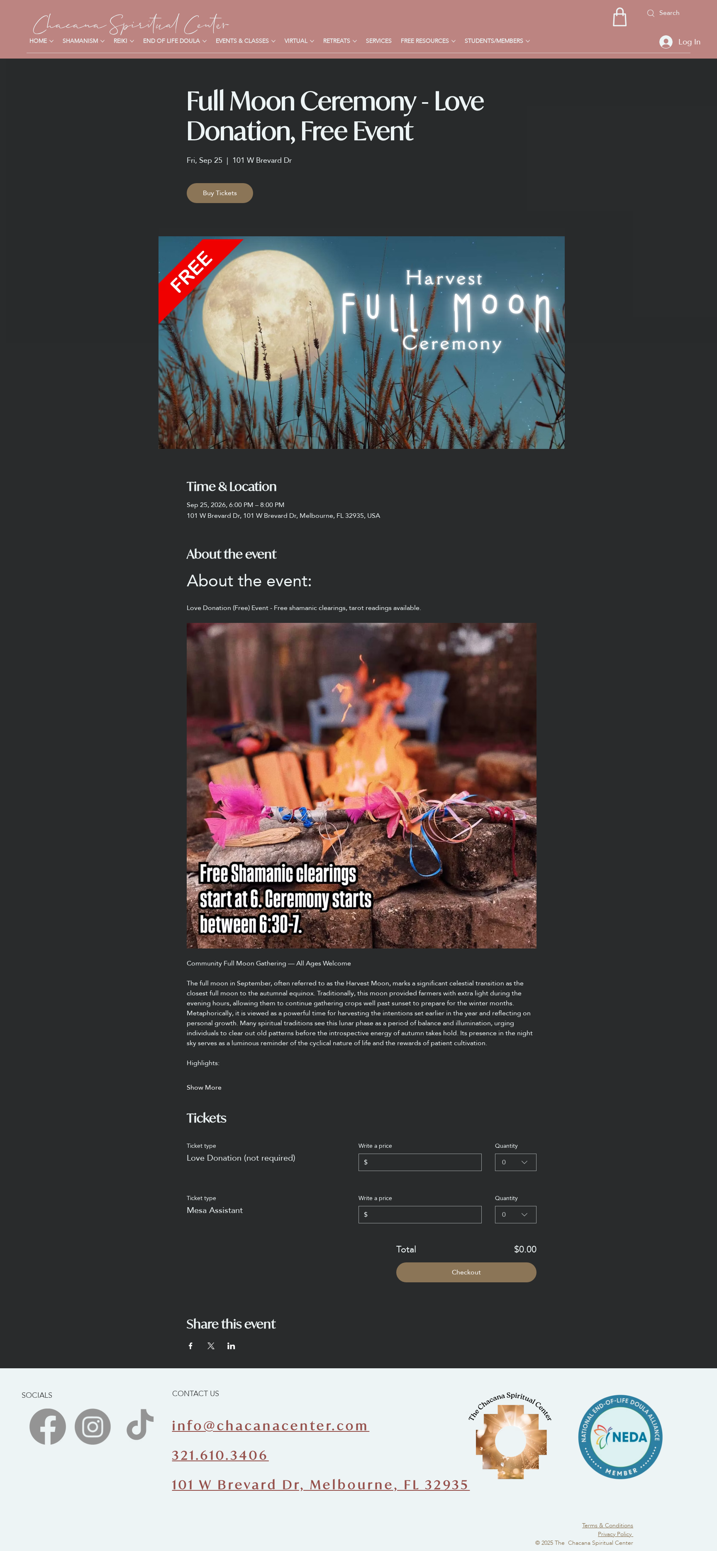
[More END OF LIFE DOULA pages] (204, 41)
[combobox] (516, 1162)
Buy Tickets (220, 193)
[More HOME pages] (51, 41)
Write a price (375, 1145)
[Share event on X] (211, 1346)
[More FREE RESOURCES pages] (453, 41)
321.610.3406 (220, 1455)
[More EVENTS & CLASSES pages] (273, 41)
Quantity (506, 1145)
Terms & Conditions (607, 1525)
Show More (204, 1087)
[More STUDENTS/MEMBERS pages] (528, 41)
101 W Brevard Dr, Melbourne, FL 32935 (321, 1484)
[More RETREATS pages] (355, 41)
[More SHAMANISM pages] (102, 41)
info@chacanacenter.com (271, 1425)
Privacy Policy (615, 1534)
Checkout (466, 1272)
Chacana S (77, 21)
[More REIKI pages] (132, 41)
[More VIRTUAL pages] (312, 41)
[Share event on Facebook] (191, 1346)
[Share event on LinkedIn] (231, 1346)
